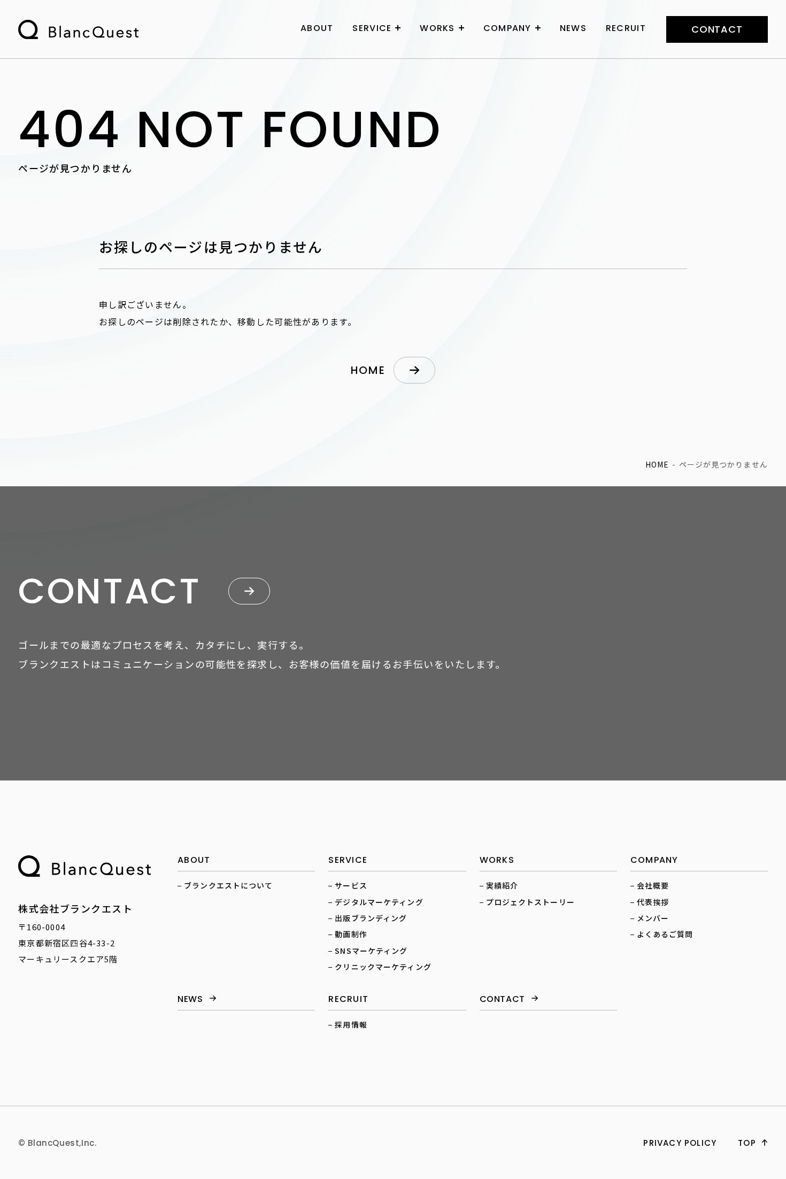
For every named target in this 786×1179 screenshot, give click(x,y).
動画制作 (351, 934)
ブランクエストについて (228, 885)
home (368, 370)
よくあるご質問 (665, 934)
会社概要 (653, 885)
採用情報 (351, 1024)
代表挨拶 (653, 902)
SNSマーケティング (371, 950)
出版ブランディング (371, 918)
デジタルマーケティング (379, 902)
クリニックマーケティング (383, 966)
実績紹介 (502, 885)
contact (716, 29)
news (190, 999)
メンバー (653, 918)
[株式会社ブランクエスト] (84, 866)
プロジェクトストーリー (530, 902)
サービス (351, 885)
